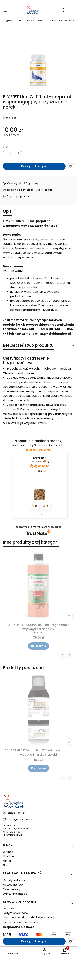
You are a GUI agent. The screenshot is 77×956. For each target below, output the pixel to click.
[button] (27, 450)
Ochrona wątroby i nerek (61, 20)
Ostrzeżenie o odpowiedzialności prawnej (28, 917)
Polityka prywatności (15, 913)
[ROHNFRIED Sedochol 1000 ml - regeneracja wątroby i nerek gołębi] (38, 586)
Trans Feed (10, 118)
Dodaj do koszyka (34, 166)
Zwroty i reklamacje (15, 894)
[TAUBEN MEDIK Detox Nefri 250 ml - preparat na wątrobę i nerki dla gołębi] (38, 711)
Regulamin (9, 908)
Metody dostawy (13, 884)
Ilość (5, 147)
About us (8, 856)
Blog (5, 865)
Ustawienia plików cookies (19, 922)
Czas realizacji (11, 889)
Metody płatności (14, 880)
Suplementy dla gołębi (31, 20)
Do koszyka (38, 646)
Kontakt (8, 861)
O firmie (8, 852)
